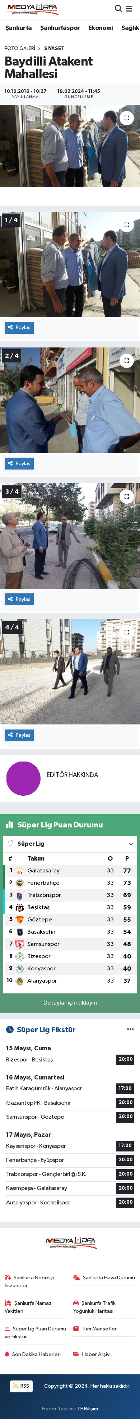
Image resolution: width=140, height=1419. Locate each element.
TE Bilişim (87, 1408)
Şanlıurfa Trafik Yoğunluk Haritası (94, 1307)
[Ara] (118, 9)
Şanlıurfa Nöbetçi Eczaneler (29, 1281)
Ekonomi (100, 28)
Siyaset (54, 48)
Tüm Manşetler (99, 1329)
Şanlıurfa (18, 28)
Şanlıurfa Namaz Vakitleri (28, 1307)
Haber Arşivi (96, 1354)
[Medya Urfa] (32, 9)
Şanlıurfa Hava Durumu (109, 1277)
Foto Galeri (20, 48)
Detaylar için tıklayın (70, 1003)
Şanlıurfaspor (60, 28)
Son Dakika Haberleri (36, 1354)
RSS (24, 1386)
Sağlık (130, 28)
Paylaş (23, 327)
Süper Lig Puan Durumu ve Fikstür (35, 1332)
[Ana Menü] (129, 9)
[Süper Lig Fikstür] (130, 1030)
